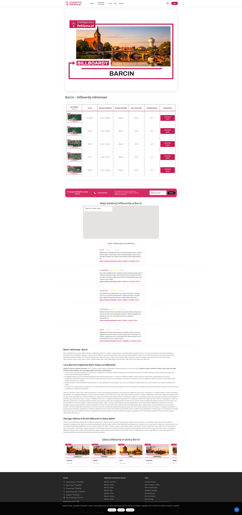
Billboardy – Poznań (108, 493)
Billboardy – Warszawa (109, 496)
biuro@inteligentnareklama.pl (76, 497)
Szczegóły (130, 510)
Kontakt (65, 478)
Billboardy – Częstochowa (110, 482)
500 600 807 (78, 488)
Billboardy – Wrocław (109, 499)
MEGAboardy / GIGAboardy (151, 490)
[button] (236, 509)
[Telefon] (169, 3)
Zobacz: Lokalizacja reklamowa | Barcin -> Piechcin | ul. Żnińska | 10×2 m (120, 281)
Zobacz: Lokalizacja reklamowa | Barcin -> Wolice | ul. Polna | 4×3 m (118, 320)
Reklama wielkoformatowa (151, 487)
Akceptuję (112, 510)
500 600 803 (80, 482)
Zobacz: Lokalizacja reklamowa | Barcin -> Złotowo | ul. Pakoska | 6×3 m (119, 261)
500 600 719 (81, 491)
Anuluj (121, 510)
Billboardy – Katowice (109, 485)
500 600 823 (78, 485)
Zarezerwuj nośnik (167, 118)
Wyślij (171, 193)
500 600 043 (75, 495)
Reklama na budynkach (150, 496)
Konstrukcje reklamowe (150, 482)
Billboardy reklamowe (150, 493)
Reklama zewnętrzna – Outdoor (152, 485)
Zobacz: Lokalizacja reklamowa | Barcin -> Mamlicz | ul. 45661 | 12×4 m (119, 300)
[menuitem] (93, 3)
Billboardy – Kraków (108, 487)
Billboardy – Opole (108, 490)
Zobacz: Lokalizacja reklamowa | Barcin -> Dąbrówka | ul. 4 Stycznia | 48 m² (120, 341)
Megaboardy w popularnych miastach (115, 478)
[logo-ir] (73, 3)
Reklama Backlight (149, 499)
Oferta (146, 478)
